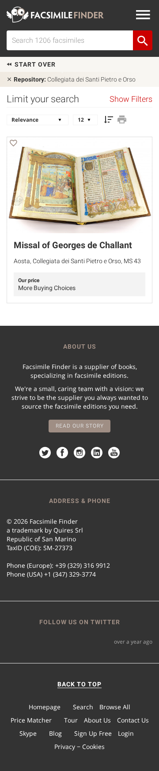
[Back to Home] (55, 14)
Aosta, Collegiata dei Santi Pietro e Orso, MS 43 (77, 260)
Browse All (114, 707)
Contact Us (133, 720)
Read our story (80, 426)
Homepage (45, 707)
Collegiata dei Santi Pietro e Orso (75, 79)
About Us (97, 720)
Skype (28, 733)
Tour (71, 720)
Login (126, 733)
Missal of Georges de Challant (73, 245)
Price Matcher (31, 720)
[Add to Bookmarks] (13, 144)
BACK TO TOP (79, 684)
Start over (34, 64)
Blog (55, 733)
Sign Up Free (93, 733)
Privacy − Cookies (79, 746)
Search (83, 707)
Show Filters (131, 99)
